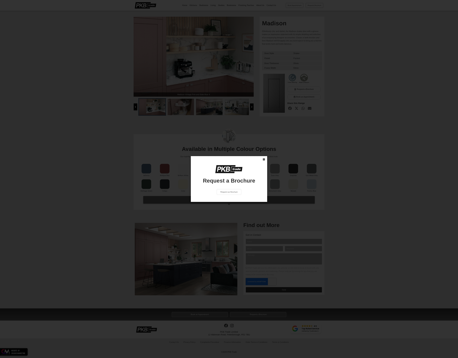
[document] (229, 179)
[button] (264, 159)
